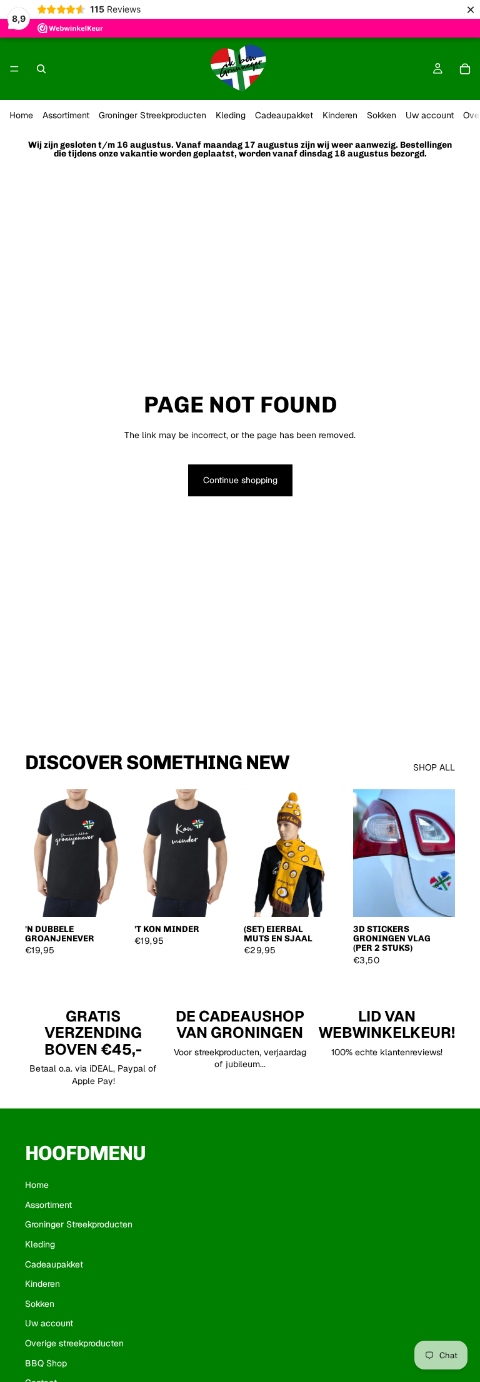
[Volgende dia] (441, 853)
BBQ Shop (46, 1363)
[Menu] (14, 68)
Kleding (231, 115)
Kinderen (340, 115)
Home (21, 115)
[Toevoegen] (326, 897)
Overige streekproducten (74, 1343)
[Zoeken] (41, 69)
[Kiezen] (107, 897)
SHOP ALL (434, 767)
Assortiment (65, 115)
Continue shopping (240, 480)
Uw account (430, 115)
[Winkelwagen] (465, 69)
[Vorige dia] (367, 853)
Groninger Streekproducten (152, 115)
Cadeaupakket (284, 115)
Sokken (381, 115)
